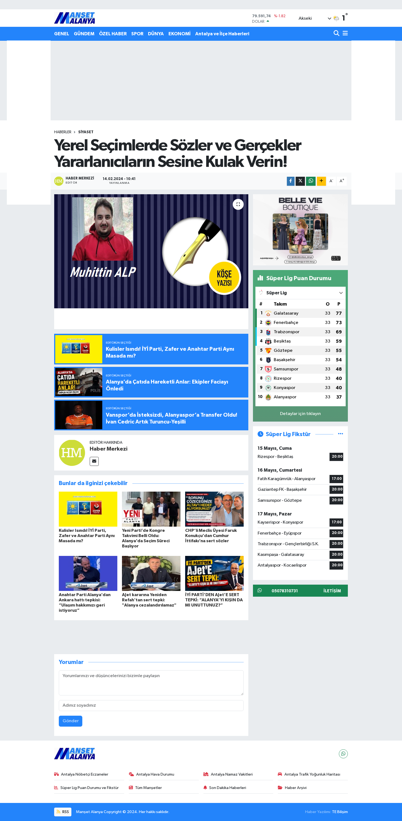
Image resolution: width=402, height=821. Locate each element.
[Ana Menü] (344, 34)
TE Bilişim (340, 812)
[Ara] (337, 34)
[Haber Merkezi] (72, 452)
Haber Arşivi (296, 788)
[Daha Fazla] (321, 181)
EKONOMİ (179, 33)
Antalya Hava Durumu (155, 774)
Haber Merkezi (108, 449)
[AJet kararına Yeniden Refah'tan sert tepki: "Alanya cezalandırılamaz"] (151, 573)
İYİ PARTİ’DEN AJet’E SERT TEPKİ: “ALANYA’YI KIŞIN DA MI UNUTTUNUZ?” (214, 600)
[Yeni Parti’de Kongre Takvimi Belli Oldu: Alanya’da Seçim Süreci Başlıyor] (151, 509)
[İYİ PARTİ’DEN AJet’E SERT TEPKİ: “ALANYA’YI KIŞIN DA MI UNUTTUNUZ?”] (214, 573)
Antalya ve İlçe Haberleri (222, 33)
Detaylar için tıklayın (300, 413)
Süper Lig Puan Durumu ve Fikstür (89, 788)
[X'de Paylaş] (300, 181)
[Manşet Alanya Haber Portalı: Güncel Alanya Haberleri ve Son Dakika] (74, 17)
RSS (65, 812)
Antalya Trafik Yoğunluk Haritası (312, 774)
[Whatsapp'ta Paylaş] (311, 181)
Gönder (71, 721)
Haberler (62, 132)
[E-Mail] (94, 461)
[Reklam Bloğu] (300, 229)
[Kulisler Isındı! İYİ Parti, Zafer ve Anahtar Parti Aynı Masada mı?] (88, 509)
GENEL (61, 33)
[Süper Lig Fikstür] (340, 434)
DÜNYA (156, 33)
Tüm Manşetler (148, 788)
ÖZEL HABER (113, 33)
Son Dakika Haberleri (227, 788)
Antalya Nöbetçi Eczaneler (84, 774)
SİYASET (86, 132)
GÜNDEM (84, 33)
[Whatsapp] (343, 753)
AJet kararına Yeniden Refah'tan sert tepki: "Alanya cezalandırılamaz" (149, 600)
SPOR (137, 33)
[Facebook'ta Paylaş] (291, 181)
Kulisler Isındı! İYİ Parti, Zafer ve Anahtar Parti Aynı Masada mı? (87, 535)
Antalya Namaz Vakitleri (232, 774)
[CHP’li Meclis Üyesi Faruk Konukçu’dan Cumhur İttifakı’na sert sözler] (214, 509)
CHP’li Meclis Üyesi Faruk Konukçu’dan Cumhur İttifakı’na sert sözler (211, 535)
